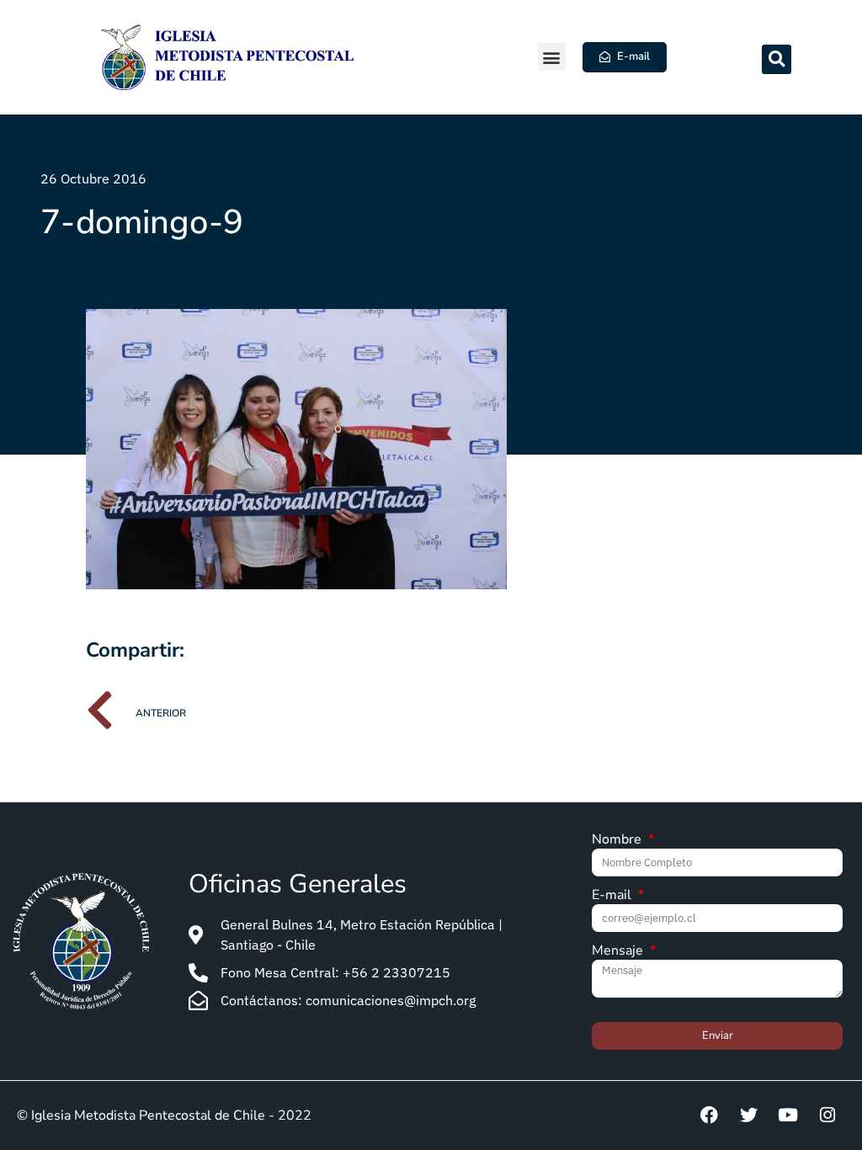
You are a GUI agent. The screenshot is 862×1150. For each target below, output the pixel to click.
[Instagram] (827, 1115)
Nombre (618, 841)
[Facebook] (708, 1115)
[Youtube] (788, 1115)
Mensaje (619, 952)
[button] (552, 57)
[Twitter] (748, 1115)
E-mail (613, 896)
